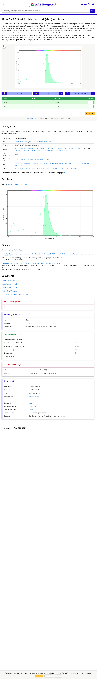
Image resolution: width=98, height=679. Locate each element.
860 (22, 165)
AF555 (26, 142)
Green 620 (62, 168)
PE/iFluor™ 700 (29, 150)
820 (16, 165)
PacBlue (33, 159)
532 (34, 163)
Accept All (39, 676)
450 (25, 163)
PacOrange (40, 159)
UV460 (22, 168)
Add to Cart (90, 113)
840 (19, 165)
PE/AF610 (70, 148)
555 (41, 163)
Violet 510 (42, 168)
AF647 (36, 142)
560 (44, 163)
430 (22, 163)
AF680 (40, 142)
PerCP (57, 150)
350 (16, 163)
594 (50, 163)
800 (85, 163)
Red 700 (69, 168)
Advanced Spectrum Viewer (18, 184)
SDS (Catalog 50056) (9, 284)
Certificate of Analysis (9, 291)
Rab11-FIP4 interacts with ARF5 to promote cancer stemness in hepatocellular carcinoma (32, 263)
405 (19, 163)
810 (88, 163)
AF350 (17, 142)
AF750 (50, 142)
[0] (89, 4)
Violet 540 (49, 168)
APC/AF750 (28, 148)
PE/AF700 (77, 148)
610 (53, 163)
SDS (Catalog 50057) (9, 287)
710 (76, 163)
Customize (48, 676)
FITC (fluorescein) (20, 159)
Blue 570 (55, 168)
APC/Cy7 (21, 148)
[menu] (3, 4)
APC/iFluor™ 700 (37, 148)
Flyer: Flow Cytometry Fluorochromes (15, 294)
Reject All (58, 676)
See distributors (34, 396)
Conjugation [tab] (32, 119)
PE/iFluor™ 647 (19, 150)
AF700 (45, 142)
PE (55, 148)
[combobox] (45, 10)
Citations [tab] (54, 119)
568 (47, 163)
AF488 (22, 142)
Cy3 (46, 159)
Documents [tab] (65, 119)
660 (62, 163)
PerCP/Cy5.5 (63, 150)
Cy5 (49, 159)
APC (16, 148)
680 (69, 163)
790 (82, 163)
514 (32, 163)
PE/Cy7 (64, 148)
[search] (92, 11)
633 (56, 163)
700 (72, 163)
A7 (25, 165)
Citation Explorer (19, 250)
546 (37, 163)
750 (79, 163)
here (64, 173)
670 (66, 163)
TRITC (29, 159)
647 (59, 163)
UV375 (17, 168)
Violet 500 (35, 168)
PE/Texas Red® (49, 150)
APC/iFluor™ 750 (48, 148)
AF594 (31, 142)
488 (28, 163)
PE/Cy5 (59, 148)
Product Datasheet (8, 281)
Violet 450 (28, 168)
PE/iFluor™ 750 (38, 150)
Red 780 (75, 168)
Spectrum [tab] (44, 119)
